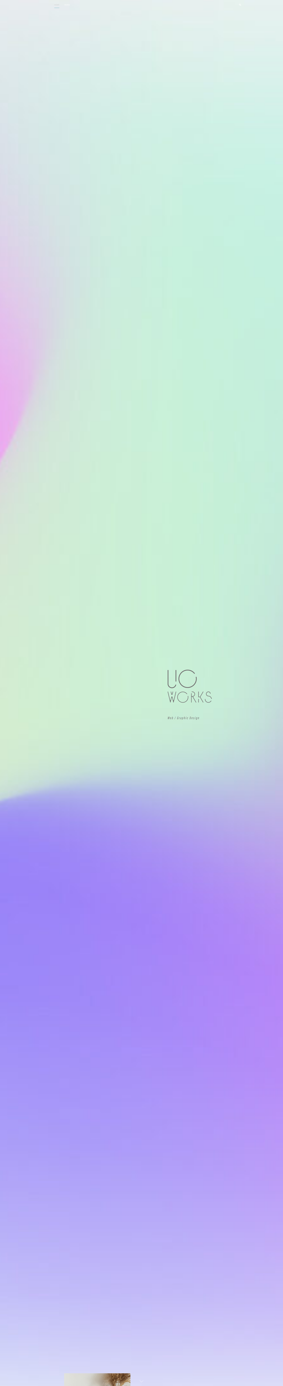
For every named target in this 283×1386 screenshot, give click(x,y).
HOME (56, 5)
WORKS (67, 5)
